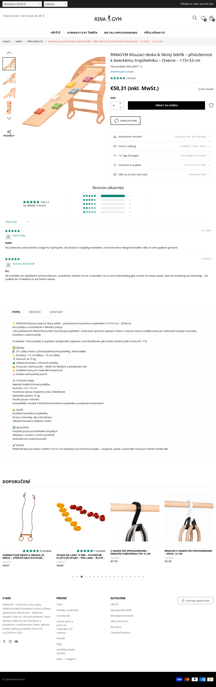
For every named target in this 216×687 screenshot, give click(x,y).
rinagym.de (18, 679)
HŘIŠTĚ (55, 32)
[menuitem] (55, 32)
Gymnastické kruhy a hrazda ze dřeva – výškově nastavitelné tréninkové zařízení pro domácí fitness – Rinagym (24, 556)
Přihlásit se (186, 3)
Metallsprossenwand (121, 32)
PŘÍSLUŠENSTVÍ (154, 32)
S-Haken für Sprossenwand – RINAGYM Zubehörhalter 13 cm (130, 552)
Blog (59, 644)
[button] (118, 78)
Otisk (59, 604)
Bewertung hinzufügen (122, 71)
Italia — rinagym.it (66, 659)
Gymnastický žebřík (82, 32)
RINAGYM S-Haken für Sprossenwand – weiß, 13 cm (188, 552)
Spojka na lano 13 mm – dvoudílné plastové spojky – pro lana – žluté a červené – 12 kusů (81, 556)
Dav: (113, 97)
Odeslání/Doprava (120, 632)
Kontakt (61, 638)
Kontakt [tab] (56, 312)
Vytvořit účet (206, 3)
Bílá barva (116, 627)
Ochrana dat (63, 615)
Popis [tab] (16, 312)
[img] (12, 230)
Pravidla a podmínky (67, 610)
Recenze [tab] (35, 312)
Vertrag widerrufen (198, 600)
